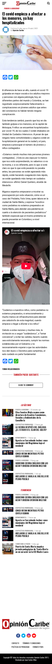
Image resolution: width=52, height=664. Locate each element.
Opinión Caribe (18, 30)
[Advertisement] (26, 585)
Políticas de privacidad (20, 647)
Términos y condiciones (31, 643)
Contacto (15, 643)
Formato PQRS (38, 647)
